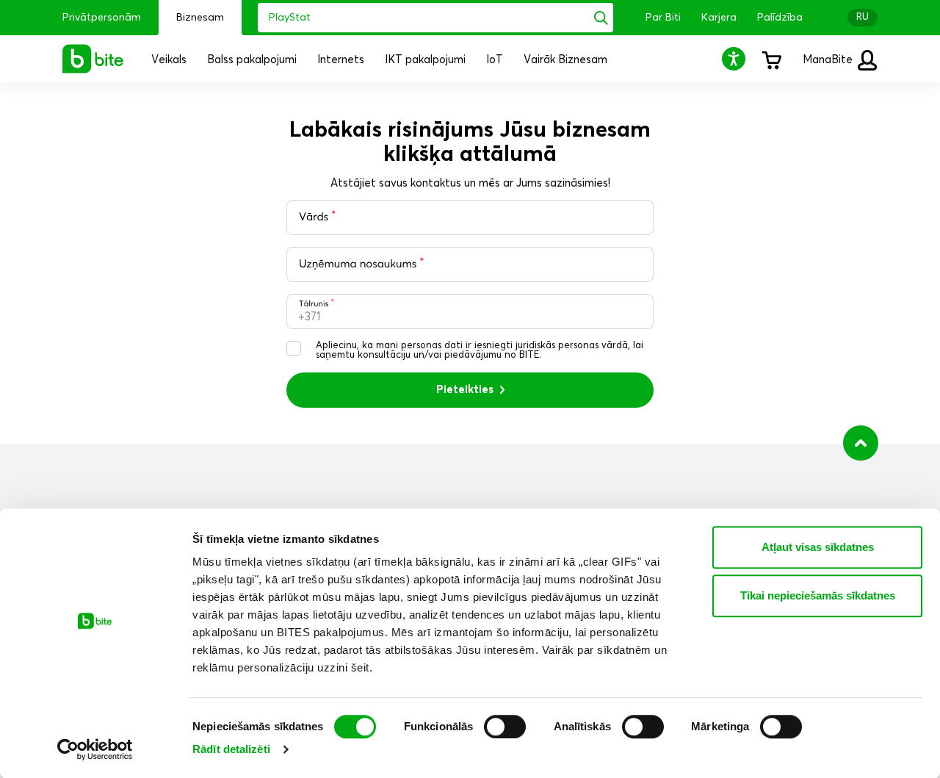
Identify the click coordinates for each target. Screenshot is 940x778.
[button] (736, 58)
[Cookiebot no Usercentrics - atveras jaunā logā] (95, 749)
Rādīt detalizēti (231, 749)
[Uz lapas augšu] (860, 443)
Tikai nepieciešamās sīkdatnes (817, 595)
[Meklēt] (601, 17)
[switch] (505, 726)
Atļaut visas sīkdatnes (818, 547)
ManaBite (829, 59)
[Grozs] (771, 59)
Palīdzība (780, 17)
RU (862, 17)
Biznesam (200, 17)
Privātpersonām (101, 17)
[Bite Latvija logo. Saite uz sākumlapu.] (93, 58)
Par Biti (663, 17)
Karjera (719, 17)
